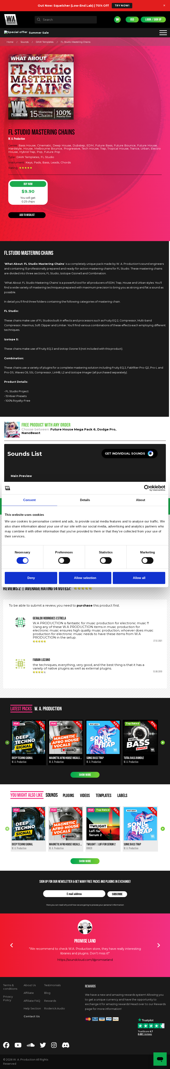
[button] (130, 453)
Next (163, 742)
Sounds (25, 42)
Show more (85, 774)
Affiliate (29, 992)
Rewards (50, 1000)
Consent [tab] (29, 500)
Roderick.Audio (54, 1008)
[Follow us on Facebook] (6, 1046)
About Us (30, 985)
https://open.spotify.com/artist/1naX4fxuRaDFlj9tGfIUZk (85, 969)
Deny (31, 578)
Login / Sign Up (153, 19)
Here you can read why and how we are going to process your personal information (85, 905)
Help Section (32, 1008)
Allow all (139, 578)
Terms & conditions (10, 987)
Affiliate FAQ (32, 1000)
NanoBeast (31, 433)
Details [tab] (85, 500)
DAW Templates (44, 42)
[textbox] (66, 19)
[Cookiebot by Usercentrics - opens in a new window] (147, 488)
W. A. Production (16, 138)
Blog (47, 992)
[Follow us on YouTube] (18, 1046)
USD (132, 19)
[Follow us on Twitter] (43, 1046)
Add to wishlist (27, 215)
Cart (117, 19)
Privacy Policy (8, 998)
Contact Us (32, 1016)
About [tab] (140, 500)
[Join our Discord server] (66, 1046)
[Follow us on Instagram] (54, 1046)
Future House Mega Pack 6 (73, 429)
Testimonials (52, 985)
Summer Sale (38, 32)
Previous (7, 742)
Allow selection (85, 578)
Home (10, 42)
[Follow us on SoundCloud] (31, 1046)
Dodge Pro (106, 429)
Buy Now (28, 184)
